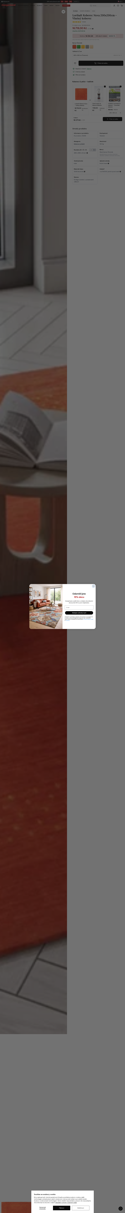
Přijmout (61, 1208)
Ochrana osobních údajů (88, 619)
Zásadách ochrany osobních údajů (66, 1203)
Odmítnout (80, 1208)
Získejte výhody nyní (79, 613)
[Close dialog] (93, 586)
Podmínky (68, 620)
